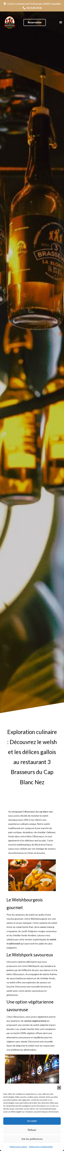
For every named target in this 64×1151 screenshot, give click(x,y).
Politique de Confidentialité (41, 1146)
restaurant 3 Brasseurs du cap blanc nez (32, 811)
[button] (59, 1087)
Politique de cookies (18, 1146)
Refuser (32, 1130)
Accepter (32, 1120)
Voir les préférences (32, 1139)
